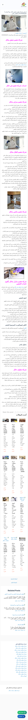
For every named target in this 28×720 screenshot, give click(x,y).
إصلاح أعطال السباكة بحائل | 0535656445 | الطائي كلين (17, 628)
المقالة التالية (14, 582)
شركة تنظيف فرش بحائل (21, 652)
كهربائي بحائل (24, 676)
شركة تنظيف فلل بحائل (22, 660)
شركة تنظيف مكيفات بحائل (21, 658)
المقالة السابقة (14, 579)
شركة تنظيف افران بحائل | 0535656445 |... (13, 429)
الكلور (25, 328)
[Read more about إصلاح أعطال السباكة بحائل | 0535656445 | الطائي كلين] (21, 624)
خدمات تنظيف (17, 600)
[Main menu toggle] (2, 4)
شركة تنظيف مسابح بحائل (21, 670)
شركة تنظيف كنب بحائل (21, 664)
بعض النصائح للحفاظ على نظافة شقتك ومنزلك (22, 508)
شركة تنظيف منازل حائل (21, 64)
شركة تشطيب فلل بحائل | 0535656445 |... (13, 466)
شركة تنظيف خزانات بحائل (21, 646)
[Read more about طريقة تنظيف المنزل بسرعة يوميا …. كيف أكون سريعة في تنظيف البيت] (19, 614)
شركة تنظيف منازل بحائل (21, 648)
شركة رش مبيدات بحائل (21, 662)
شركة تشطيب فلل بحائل (21, 672)
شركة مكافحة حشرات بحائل (21, 650)
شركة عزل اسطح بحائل (21, 654)
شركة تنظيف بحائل (22, 674)
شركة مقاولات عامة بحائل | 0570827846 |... (5, 466)
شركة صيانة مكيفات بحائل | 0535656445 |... (13, 548)
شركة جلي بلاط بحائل (22, 656)
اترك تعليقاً (23, 600)
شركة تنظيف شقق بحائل (21, 666)
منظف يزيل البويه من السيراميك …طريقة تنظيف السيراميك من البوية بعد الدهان (14, 608)
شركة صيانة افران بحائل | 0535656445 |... (5, 429)
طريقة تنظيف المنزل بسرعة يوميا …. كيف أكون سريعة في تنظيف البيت (14, 618)
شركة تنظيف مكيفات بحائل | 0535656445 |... (5, 548)
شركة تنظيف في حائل (19, 287)
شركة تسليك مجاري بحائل (21, 668)
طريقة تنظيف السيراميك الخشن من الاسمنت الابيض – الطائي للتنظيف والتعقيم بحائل (14, 598)
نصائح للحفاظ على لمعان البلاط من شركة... (5, 508)
